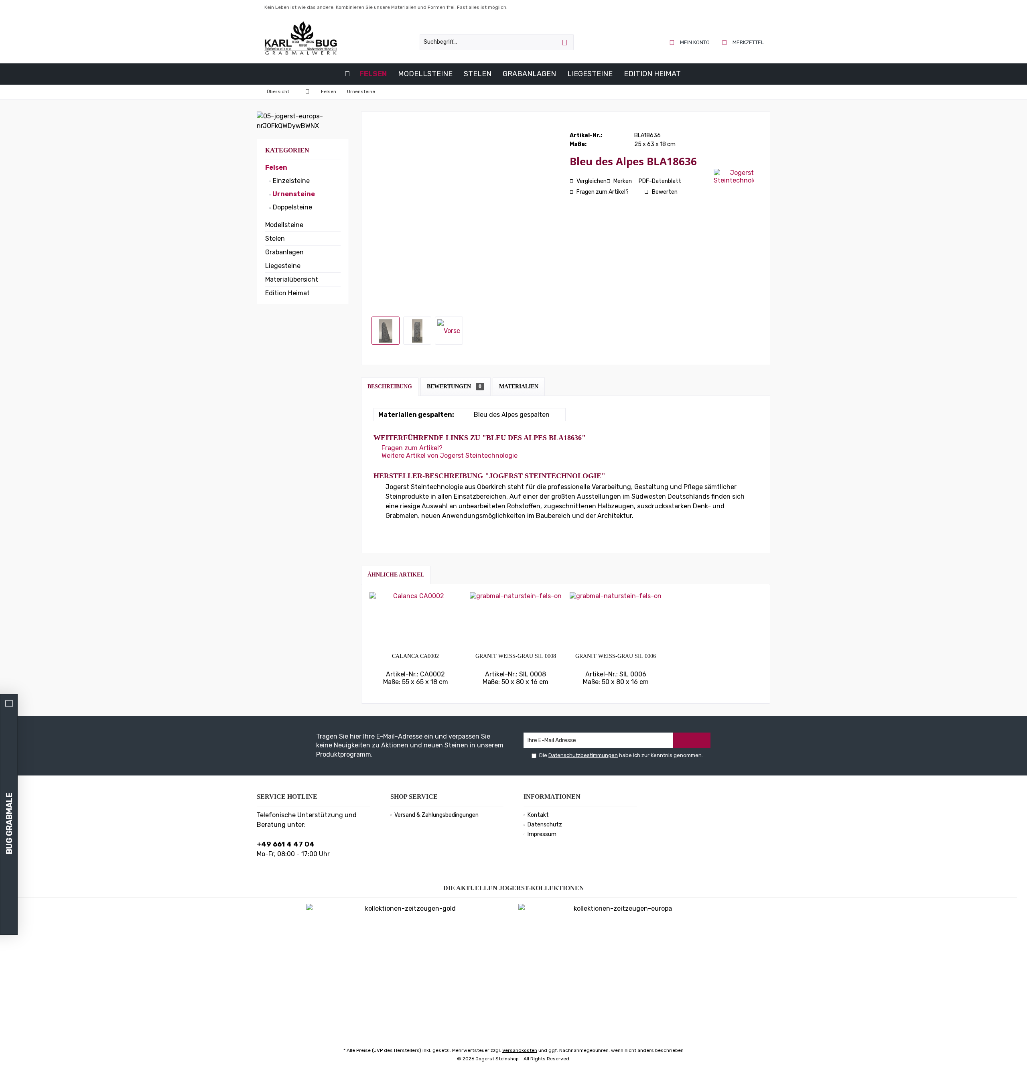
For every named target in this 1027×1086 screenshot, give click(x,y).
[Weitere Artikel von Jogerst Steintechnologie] (734, 176)
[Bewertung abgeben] (641, 172)
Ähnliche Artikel (395, 575)
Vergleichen (591, 181)
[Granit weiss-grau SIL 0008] (516, 620)
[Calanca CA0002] (415, 620)
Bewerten (664, 192)
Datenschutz (545, 824)
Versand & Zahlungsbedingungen (436, 815)
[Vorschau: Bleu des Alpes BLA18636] (385, 331)
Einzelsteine (290, 181)
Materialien (518, 387)
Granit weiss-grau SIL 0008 (515, 656)
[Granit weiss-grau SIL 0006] (616, 620)
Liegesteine (282, 266)
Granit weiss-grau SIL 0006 (615, 656)
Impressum (542, 834)
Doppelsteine (291, 207)
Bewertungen (454, 387)
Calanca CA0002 (415, 656)
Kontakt (538, 815)
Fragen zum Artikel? (602, 192)
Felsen (276, 167)
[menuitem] (743, 42)
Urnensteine (293, 194)
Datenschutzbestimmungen (583, 755)
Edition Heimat (287, 293)
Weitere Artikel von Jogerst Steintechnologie (449, 455)
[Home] (347, 74)
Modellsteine (284, 225)
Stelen (275, 238)
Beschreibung (389, 387)
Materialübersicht (291, 279)
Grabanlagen (284, 252)
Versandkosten (519, 1050)
